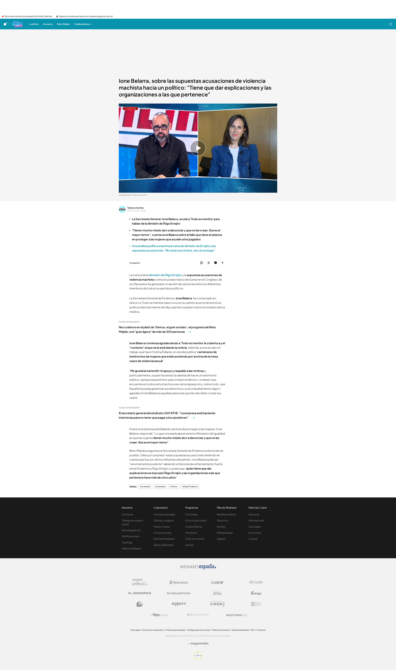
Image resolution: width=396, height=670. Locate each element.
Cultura (253, 538)
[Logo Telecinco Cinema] (217, 604)
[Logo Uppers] (179, 604)
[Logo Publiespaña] (198, 615)
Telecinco (222, 520)
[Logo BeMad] (140, 604)
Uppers (221, 538)
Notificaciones (130, 536)
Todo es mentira (135, 208)
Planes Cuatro (162, 526)
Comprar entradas (164, 514)
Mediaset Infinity (226, 514)
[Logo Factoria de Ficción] (178, 593)
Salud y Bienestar (164, 544)
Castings (127, 542)
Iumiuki (189, 544)
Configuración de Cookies (198, 630)
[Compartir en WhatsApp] (201, 263)
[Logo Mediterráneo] (237, 615)
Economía (255, 532)
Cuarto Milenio (193, 526)
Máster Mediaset (131, 548)
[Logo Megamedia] (199, 643)
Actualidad (145, 487)
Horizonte (191, 532)
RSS (253, 630)
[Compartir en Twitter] (208, 263)
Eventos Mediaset (164, 538)
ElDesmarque (225, 532)
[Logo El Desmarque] (140, 593)
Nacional (254, 514)
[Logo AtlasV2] (159, 614)
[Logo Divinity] (256, 582)
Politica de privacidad (175, 630)
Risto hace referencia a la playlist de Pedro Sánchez (28, 16)
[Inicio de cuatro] (5, 24)
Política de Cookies (220, 630)
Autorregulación (131, 530)
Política (173, 487)
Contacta (127, 514)
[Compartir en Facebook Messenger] (215, 263)
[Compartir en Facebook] (222, 263)
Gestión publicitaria (240, 630)
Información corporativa (153, 630)
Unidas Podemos (190, 487)
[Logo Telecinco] (178, 582)
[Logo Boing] (217, 593)
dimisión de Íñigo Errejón (165, 275)
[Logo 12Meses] (256, 604)
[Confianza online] (198, 658)
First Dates (191, 514)
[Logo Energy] (256, 593)
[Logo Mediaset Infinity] (139, 582)
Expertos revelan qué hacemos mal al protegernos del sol (86, 16)
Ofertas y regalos (164, 520)
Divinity (221, 526)
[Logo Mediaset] (198, 568)
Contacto (261, 630)
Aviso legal (135, 630)
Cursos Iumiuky (163, 532)
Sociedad (254, 526)
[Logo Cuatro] (217, 582)
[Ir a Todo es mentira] (17, 24)
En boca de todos (196, 520)
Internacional (256, 520)
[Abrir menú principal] (390, 24)
